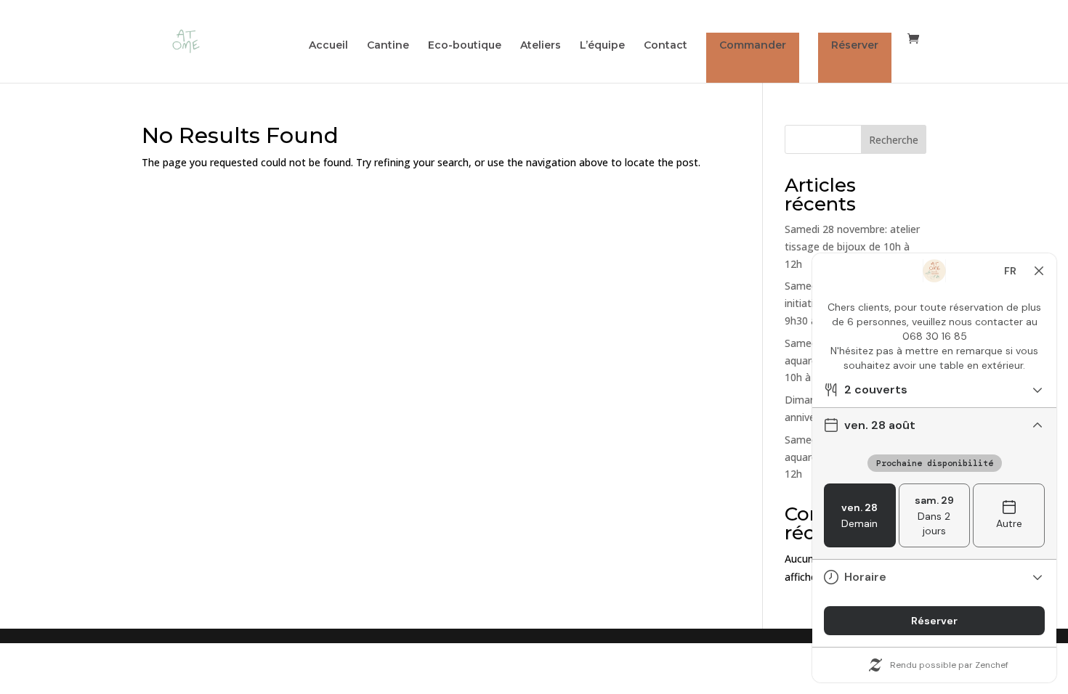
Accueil (328, 46)
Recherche (893, 140)
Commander (752, 45)
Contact (665, 46)
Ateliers (540, 46)
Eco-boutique (464, 46)
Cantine (388, 46)
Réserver (854, 45)
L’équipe (602, 46)
